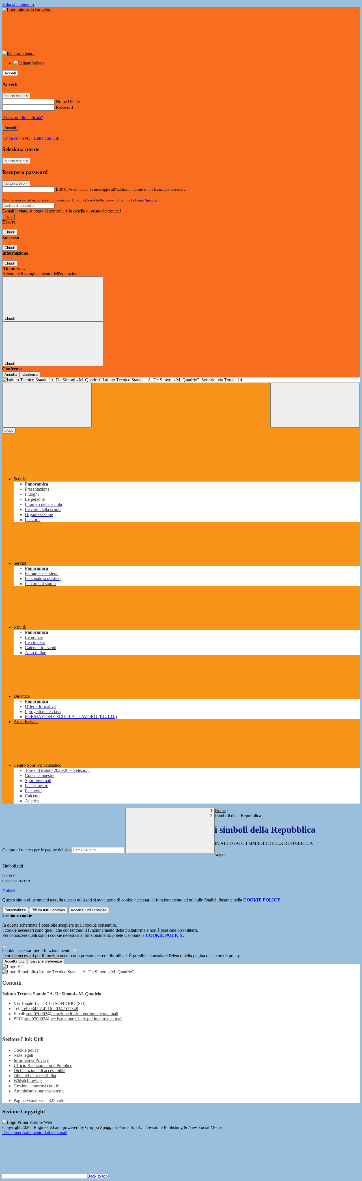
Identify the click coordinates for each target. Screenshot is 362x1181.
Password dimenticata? (22, 117)
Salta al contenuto (18, 4)
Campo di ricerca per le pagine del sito (36, 849)
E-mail (62, 189)
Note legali (23, 1055)
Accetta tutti (89, 910)
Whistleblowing (28, 1080)
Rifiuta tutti (48, 910)
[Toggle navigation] (47, 405)
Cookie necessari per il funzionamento (37, 950)
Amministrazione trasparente (39, 1090)
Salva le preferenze (46, 961)
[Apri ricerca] (315, 405)
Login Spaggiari (147, 200)
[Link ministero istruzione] (27, 9)
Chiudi (10, 232)
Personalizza (15, 910)
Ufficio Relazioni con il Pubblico (43, 1065)
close (9, 430)
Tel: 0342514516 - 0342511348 (49, 1008)
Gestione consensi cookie (36, 1085)
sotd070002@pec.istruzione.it (73, 1018)
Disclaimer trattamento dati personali (34, 1132)
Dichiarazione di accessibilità (39, 1070)
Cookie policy (26, 1050)
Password (64, 107)
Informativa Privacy (31, 1060)
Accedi (10, 73)
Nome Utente (68, 101)
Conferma (30, 374)
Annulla (11, 374)
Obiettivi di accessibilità (35, 1075)
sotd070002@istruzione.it (72, 1013)
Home (220, 810)
